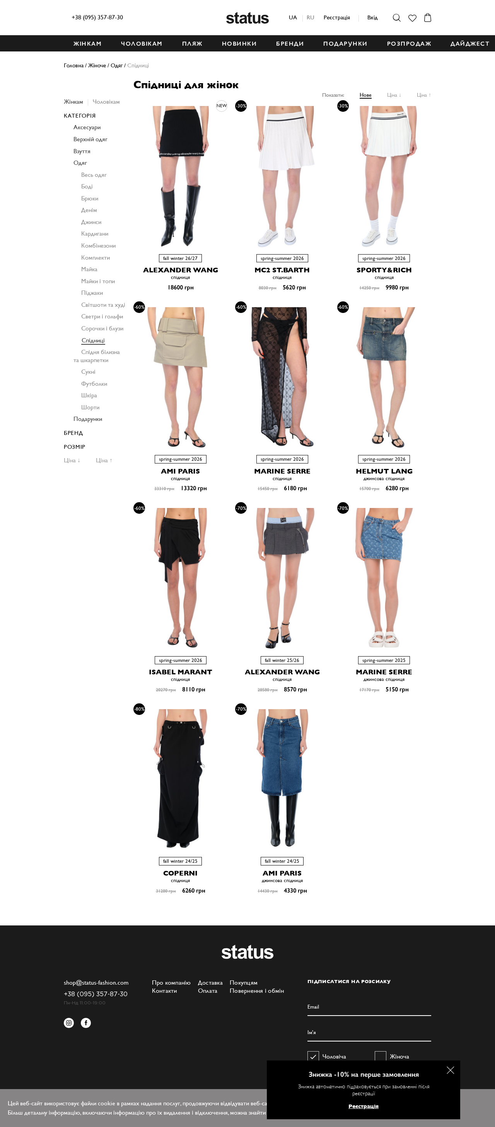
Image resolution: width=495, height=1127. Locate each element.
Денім (89, 210)
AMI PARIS (180, 471)
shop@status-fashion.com (96, 982)
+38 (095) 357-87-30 (97, 17)
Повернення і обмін (257, 990)
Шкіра (89, 395)
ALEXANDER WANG (180, 270)
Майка (89, 269)
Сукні (88, 371)
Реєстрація (337, 17)
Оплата (208, 990)
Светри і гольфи (102, 316)
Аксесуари (87, 127)
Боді (87, 186)
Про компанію (171, 982)
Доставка (210, 982)
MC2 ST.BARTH (282, 270)
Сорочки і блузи (102, 328)
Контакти (164, 990)
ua (293, 17)
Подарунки (87, 418)
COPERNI (180, 873)
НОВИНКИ (239, 43)
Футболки (94, 383)
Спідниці (93, 340)
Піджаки (92, 292)
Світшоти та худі (103, 304)
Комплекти (95, 257)
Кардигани (94, 233)
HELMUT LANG (384, 471)
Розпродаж (409, 43)
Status (247, 18)
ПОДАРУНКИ (345, 43)
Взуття (81, 151)
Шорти (90, 407)
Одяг (80, 162)
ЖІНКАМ (87, 43)
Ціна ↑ (424, 95)
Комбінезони (98, 245)
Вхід (372, 17)
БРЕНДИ (290, 43)
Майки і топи (98, 281)
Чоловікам (106, 101)
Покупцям (244, 982)
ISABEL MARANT (180, 672)
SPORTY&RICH (384, 270)
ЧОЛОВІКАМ (142, 43)
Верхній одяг (90, 139)
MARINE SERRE (282, 471)
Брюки (89, 198)
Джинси (91, 222)
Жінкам (73, 101)
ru (310, 17)
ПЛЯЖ (192, 43)
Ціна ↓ (394, 95)
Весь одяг (94, 174)
